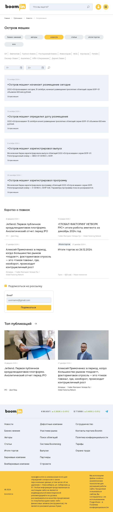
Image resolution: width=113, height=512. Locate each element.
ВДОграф (68, 274)
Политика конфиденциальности (92, 437)
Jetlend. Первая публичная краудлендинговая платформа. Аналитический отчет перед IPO (27, 227)
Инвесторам (65, 54)
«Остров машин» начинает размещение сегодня (38, 84)
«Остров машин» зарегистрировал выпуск (34, 148)
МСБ (75, 54)
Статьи (74, 37)
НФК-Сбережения (40, 58)
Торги (60, 274)
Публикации (18, 18)
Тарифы (79, 444)
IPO (7, 236)
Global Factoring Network (92, 236)
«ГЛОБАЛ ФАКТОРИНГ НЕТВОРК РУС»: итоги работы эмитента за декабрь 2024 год (79, 227)
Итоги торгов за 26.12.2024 (75, 249)
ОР (5, 54)
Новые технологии (80, 274)
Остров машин (12, 96)
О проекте (45, 464)
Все (14, 44)
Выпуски (44, 450)
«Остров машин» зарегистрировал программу (37, 180)
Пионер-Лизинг (11, 58)
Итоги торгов (94, 37)
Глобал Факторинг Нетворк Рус (69, 236)
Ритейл (95, 54)
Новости (29, 18)
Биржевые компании (14, 457)
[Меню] (106, 7)
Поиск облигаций (49, 437)
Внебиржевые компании (16, 464)
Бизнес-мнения (14, 37)
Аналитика (25, 58)
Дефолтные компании (51, 424)
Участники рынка (48, 430)
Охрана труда (83, 450)
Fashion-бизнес (29, 54)
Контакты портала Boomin (89, 430)
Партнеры (45, 457)
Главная (7, 18)
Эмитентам (14, 54)
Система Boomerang (50, 444)
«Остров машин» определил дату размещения (37, 116)
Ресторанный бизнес (48, 54)
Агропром (84, 54)
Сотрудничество (84, 424)
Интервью (9, 272)
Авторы (34, 37)
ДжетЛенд (14, 236)
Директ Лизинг (58, 58)
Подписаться (28, 307)
